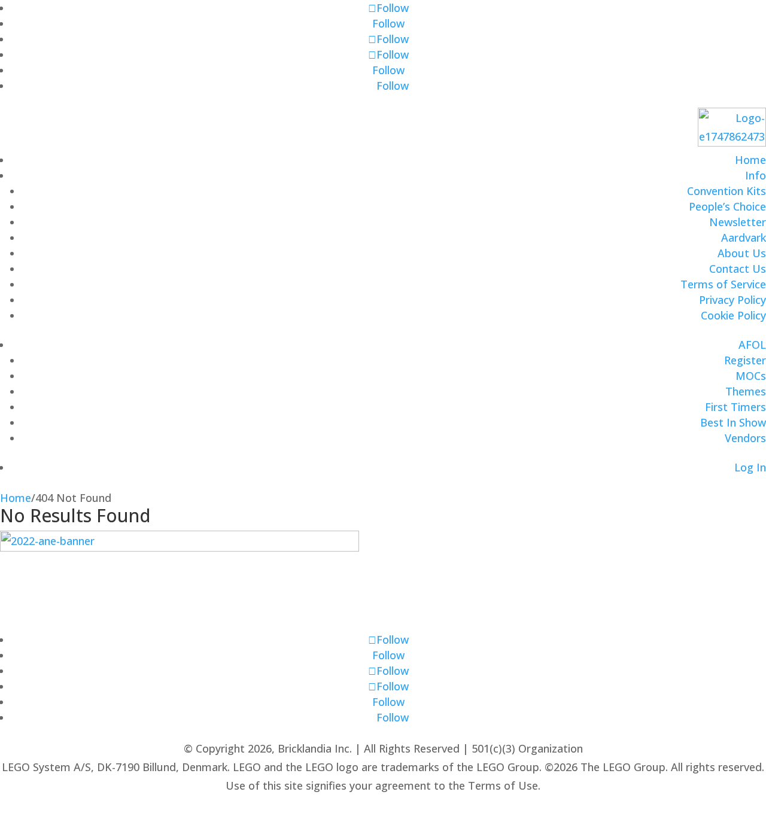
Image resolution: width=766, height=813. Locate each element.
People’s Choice (727, 206)
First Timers (735, 407)
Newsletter (737, 222)
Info (755, 175)
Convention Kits (726, 191)
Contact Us (737, 268)
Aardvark (743, 237)
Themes (745, 391)
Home (750, 160)
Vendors (745, 438)
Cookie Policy (733, 315)
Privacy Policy (732, 300)
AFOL (752, 344)
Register (745, 360)
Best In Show (733, 422)
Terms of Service (723, 284)
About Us (742, 253)
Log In (750, 467)
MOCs (750, 376)
